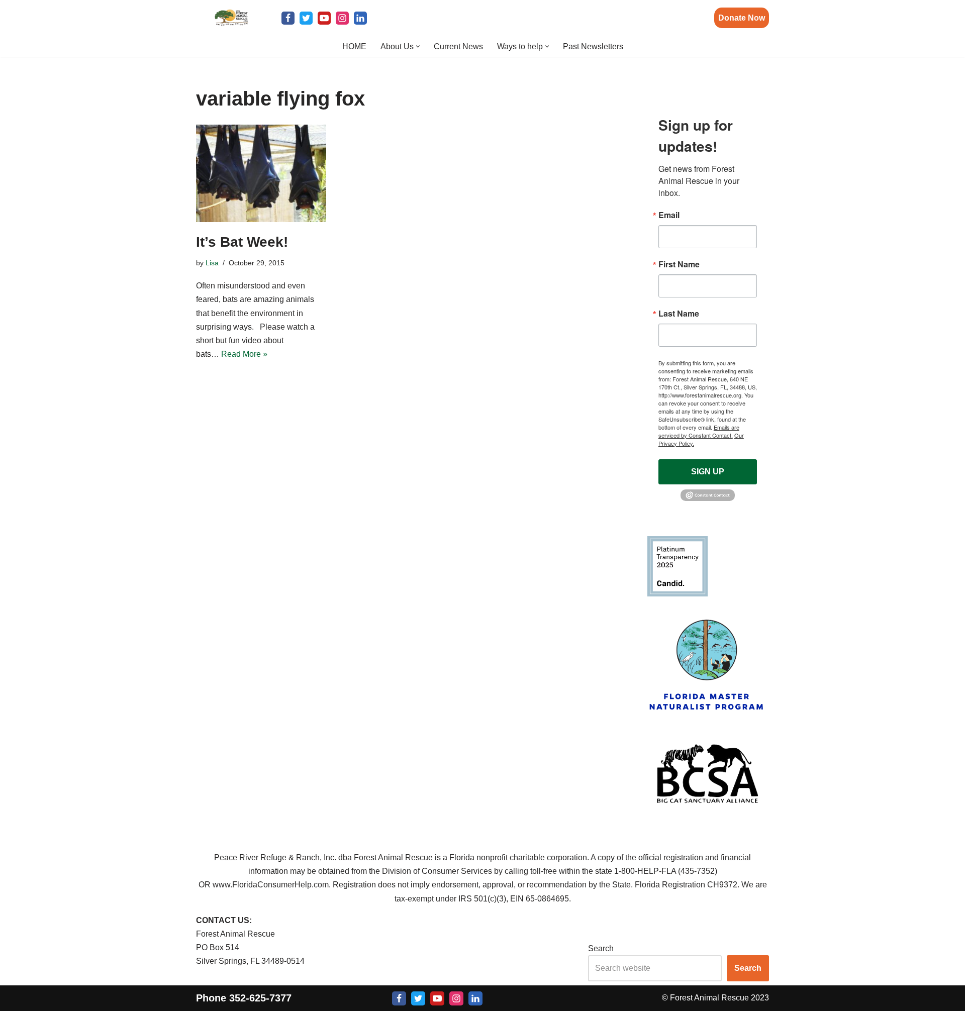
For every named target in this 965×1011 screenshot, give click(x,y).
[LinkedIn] (360, 18)
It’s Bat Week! (242, 242)
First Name (679, 264)
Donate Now (741, 18)
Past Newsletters (593, 46)
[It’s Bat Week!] (261, 173)
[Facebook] (288, 18)
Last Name (678, 314)
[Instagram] (342, 18)
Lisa (212, 263)
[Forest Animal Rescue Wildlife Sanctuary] (231, 18)
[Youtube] (324, 18)
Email (669, 215)
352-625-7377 (260, 997)
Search (601, 948)
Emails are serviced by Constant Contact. (698, 431)
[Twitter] (306, 18)
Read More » (244, 354)
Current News (458, 46)
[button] (418, 46)
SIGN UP (707, 471)
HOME (354, 46)
